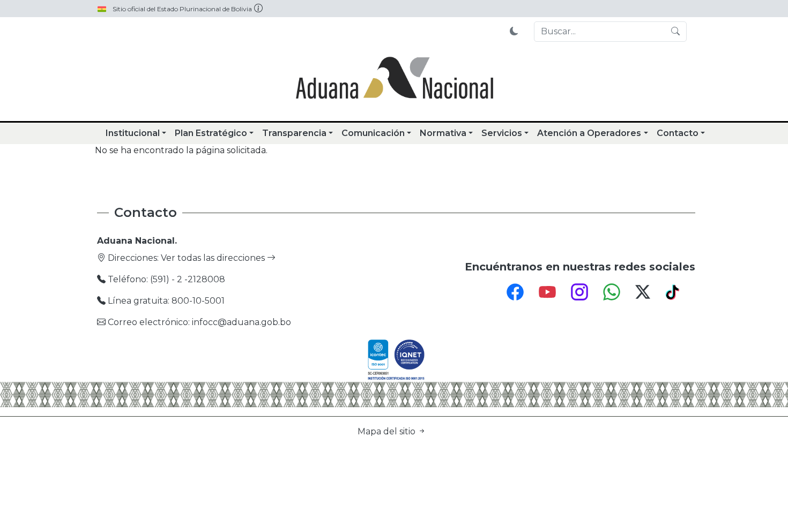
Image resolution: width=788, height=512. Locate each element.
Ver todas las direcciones (214, 258)
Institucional (133, 133)
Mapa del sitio (388, 431)
